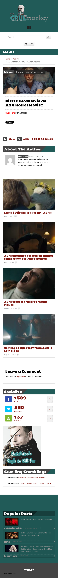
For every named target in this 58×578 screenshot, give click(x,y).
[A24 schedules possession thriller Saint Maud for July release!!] (29, 237)
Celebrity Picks (13, 528)
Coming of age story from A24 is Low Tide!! (28, 349)
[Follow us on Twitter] (29, 27)
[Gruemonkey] (29, 13)
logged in (21, 376)
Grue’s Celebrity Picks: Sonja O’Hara (35, 483)
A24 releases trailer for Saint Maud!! (25, 303)
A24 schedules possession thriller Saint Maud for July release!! (28, 257)
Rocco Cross (38, 72)
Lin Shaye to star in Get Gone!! (31, 477)
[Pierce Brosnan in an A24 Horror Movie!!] (29, 80)
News (15, 59)
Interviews (10, 556)
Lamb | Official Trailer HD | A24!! (28, 213)
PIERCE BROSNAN (42, 139)
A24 (26, 139)
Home (7, 59)
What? (29, 570)
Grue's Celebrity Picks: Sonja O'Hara (36, 519)
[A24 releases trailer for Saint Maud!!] (29, 283)
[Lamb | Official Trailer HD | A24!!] (29, 194)
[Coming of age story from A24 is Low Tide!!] (29, 329)
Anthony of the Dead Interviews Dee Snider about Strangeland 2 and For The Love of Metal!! (37, 549)
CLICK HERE (10, 113)
